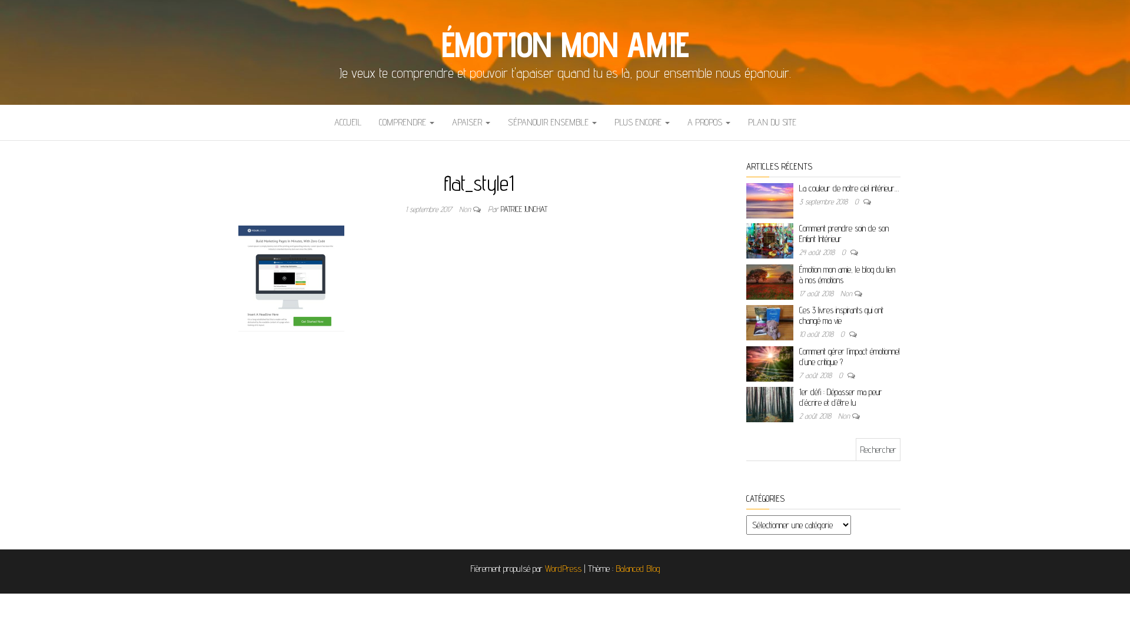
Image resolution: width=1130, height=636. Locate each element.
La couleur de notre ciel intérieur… (849, 188)
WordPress (563, 568)
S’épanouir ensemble (549, 122)
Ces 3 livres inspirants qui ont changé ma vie (841, 315)
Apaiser (468, 122)
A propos (705, 122)
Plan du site (772, 122)
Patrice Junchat (524, 209)
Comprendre (403, 122)
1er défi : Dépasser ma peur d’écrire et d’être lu (840, 397)
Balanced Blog (638, 568)
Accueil (347, 122)
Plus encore (639, 122)
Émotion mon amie (565, 44)
